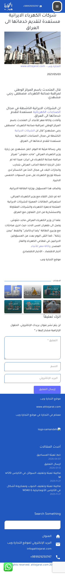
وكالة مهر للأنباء (41, 246)
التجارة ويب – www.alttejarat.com (41, 66)
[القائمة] (57, 6)
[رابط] (32, 48)
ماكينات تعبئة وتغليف (13, 294)
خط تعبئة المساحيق (49, 455)
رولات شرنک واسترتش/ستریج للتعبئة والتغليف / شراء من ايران (52, 304)
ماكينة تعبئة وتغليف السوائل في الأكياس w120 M (52, 289)
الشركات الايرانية (25, 131)
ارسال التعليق (52, 464)
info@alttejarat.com (39, 549)
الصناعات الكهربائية (47, 112)
